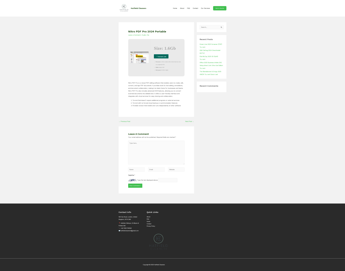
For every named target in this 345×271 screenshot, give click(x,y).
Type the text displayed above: (147, 180)
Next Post (189, 121)
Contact (195, 8)
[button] (219, 8)
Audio (144, 35)
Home (175, 8)
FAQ (188, 8)
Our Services (205, 8)
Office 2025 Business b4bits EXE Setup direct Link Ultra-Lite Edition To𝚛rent (211, 65)
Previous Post (124, 121)
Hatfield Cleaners (138, 8)
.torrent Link (162, 57)
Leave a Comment (134, 35)
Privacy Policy (151, 226)
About (182, 8)
